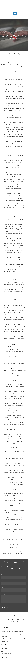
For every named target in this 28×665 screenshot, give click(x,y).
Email (2, 587)
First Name (3, 574)
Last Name (3, 580)
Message (3, 594)
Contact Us (6, 607)
